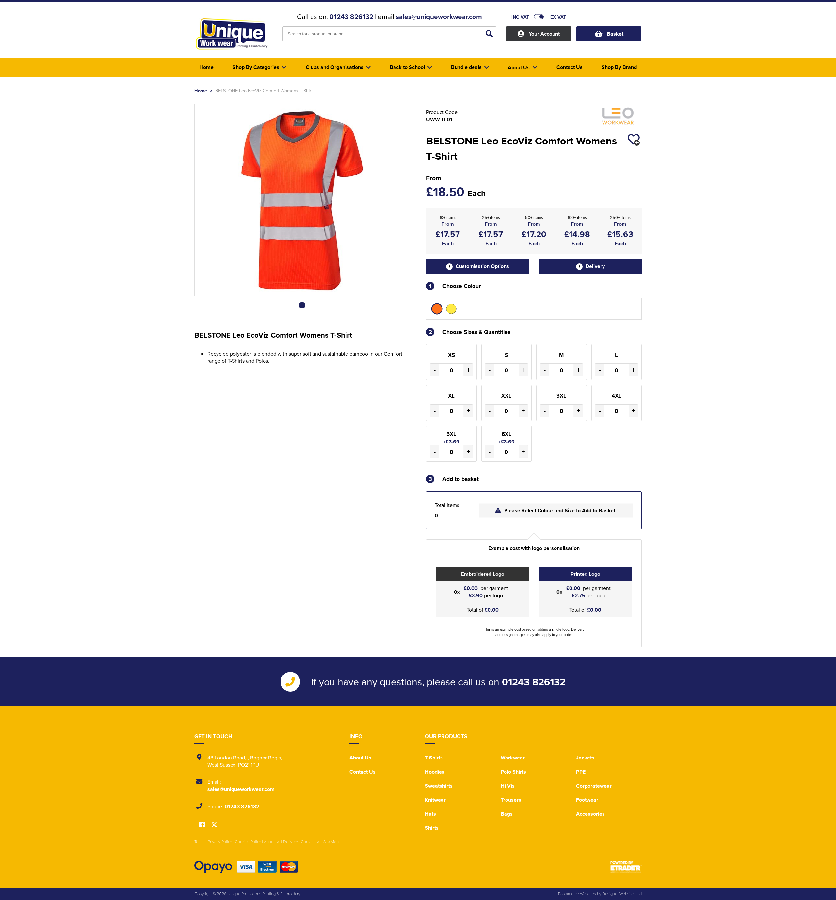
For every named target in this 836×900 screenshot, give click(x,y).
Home (200, 90)
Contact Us (362, 771)
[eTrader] (626, 867)
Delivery (594, 266)
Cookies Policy (248, 841)
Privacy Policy (220, 841)
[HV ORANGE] (437, 309)
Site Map (331, 841)
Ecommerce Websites (577, 894)
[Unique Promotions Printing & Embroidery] (233, 34)
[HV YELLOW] (451, 309)
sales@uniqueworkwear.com (439, 17)
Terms (199, 841)
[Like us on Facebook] (202, 825)
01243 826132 (351, 17)
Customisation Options (481, 266)
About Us (360, 757)
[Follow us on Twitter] (214, 824)
